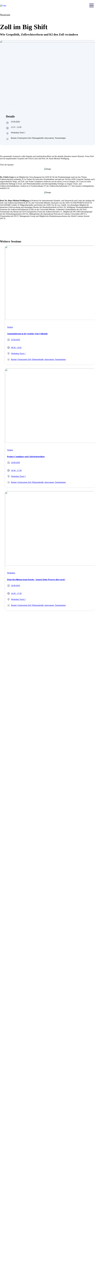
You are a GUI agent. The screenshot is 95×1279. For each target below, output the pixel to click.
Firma (3, 685)
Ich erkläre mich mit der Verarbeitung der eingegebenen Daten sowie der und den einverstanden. (48, 1164)
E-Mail (3, 668)
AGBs (88, 703)
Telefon (3, 1144)
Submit (3, 943)
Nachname (5, 652)
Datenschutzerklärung (70, 703)
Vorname (4, 635)
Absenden (4, 712)
